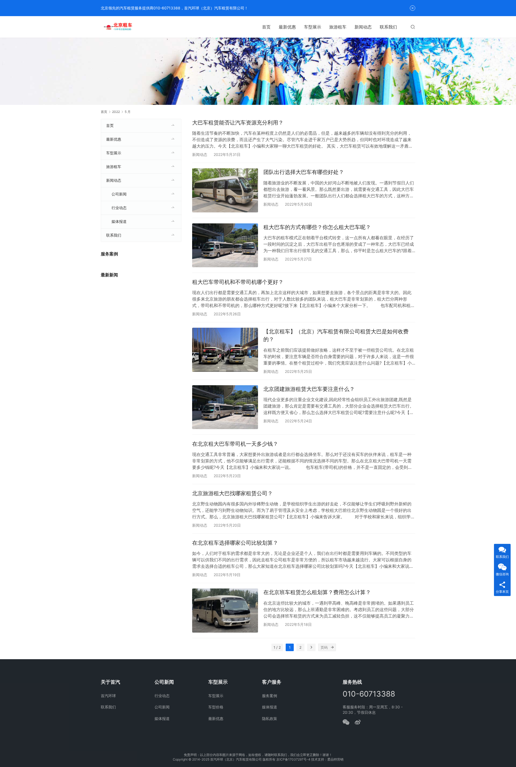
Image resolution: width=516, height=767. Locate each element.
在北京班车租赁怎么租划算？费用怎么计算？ (317, 592)
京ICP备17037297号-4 (293, 759)
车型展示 (312, 27)
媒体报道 (119, 221)
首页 (266, 27)
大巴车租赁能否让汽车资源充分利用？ (238, 122)
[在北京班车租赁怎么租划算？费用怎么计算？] (225, 610)
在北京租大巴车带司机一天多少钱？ (235, 444)
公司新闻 (119, 194)
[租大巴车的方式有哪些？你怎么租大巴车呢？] (225, 245)
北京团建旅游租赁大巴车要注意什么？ (309, 389)
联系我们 (388, 27)
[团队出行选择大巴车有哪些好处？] (225, 190)
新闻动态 (363, 27)
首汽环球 (108, 695)
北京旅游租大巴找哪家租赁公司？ (232, 493)
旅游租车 (337, 27)
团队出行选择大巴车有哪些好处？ (303, 172)
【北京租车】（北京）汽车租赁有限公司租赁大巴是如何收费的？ (335, 335)
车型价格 (215, 707)
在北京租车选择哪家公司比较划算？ (235, 543)
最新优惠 (287, 27)
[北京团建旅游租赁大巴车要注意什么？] (225, 407)
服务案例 (269, 695)
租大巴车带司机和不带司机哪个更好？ (238, 282)
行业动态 (119, 207)
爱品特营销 (335, 759)
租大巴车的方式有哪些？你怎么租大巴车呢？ (317, 227)
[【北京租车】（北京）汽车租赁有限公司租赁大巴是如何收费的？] (225, 350)
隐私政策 (269, 718)
